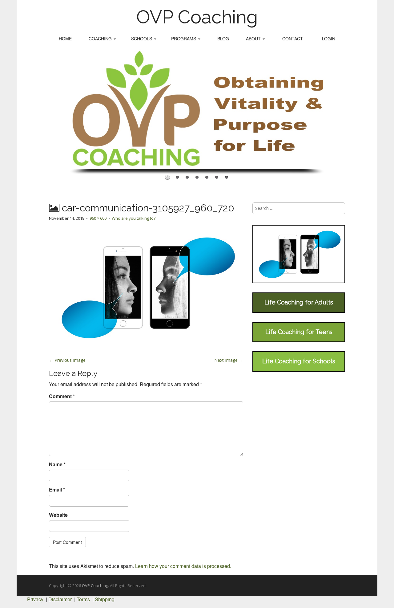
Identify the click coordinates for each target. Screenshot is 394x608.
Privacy (35, 599)
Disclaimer (60, 599)
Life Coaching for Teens (298, 332)
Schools (142, 38)
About (254, 38)
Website (58, 515)
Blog (223, 38)
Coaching (101, 38)
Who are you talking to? (133, 218)
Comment (62, 396)
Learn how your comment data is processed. (183, 565)
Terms (83, 599)
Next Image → (228, 360)
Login (328, 38)
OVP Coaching (197, 17)
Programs (184, 38)
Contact (292, 38)
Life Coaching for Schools (298, 361)
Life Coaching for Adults (298, 302)
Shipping (105, 599)
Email (57, 489)
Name (57, 464)
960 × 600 (98, 218)
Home (65, 38)
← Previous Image (67, 360)
